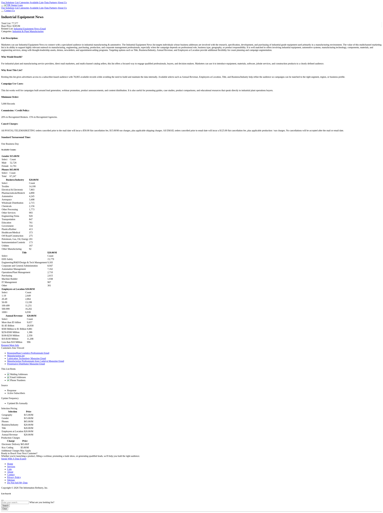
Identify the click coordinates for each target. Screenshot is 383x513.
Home (10, 464)
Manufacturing (37, 31)
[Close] (2, 500)
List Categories (22, 2)
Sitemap (11, 480)
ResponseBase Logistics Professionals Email (28, 353)
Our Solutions (7, 2)
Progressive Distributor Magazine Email (26, 364)
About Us (62, 2)
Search (5, 505)
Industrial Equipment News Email (30, 28)
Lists (9, 469)
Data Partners (50, 2)
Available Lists (37, 2)
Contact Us (9, 10)
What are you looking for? (41, 502)
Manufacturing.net (16, 355)
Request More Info (10, 345)
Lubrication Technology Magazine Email (26, 358)
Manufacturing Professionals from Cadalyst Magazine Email (35, 361)
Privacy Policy (14, 477)
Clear (4, 509)
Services (11, 466)
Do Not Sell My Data (17, 482)
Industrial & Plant (21, 31)
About (10, 472)
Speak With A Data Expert (13, 458)
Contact (11, 474)
